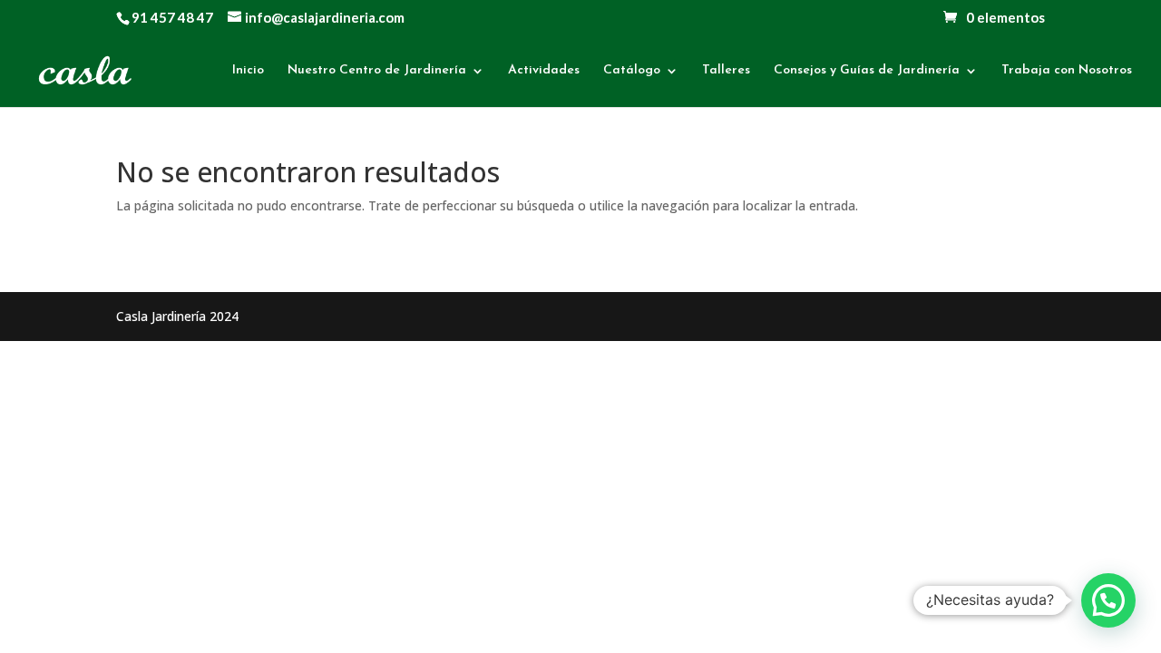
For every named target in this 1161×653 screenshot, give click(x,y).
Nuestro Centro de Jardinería (377, 70)
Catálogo (631, 70)
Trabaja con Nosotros (1066, 70)
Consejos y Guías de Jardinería (867, 70)
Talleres (726, 70)
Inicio (248, 70)
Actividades (544, 70)
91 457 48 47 (172, 17)
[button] (1108, 600)
